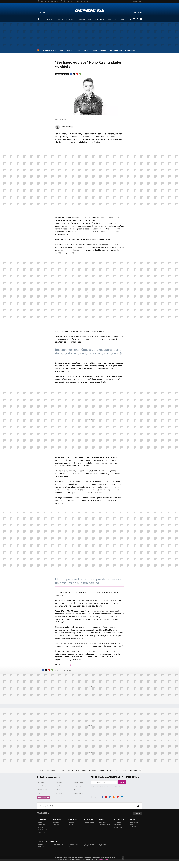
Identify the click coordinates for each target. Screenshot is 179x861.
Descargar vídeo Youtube (89, 770)
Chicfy (70, 670)
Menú (42, 12)
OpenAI (55, 50)
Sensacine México (73, 844)
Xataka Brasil (41, 846)
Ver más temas (43, 797)
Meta (61, 50)
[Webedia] (43, 813)
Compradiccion (118, 827)
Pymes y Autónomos (133, 825)
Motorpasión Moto (104, 824)
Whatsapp (94, 50)
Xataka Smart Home (43, 830)
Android (86, 50)
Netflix (40, 793)
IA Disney (62, 770)
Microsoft (78, 50)
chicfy (68, 665)
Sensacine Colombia (71, 847)
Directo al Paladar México (89, 844)
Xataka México (42, 844)
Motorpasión (102, 822)
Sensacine (71, 822)
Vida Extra (56, 824)
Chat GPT (54, 770)
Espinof (70, 824)
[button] (67, 126)
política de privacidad (116, 786)
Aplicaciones (118, 50)
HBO (110, 50)
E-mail (80, 74)
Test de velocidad (129, 50)
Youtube (106, 796)
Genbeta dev (78, 786)
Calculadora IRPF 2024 (106, 770)
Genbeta (90, 10)
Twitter (130, 19)
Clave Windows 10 (73, 770)
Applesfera (41, 827)
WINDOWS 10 (99, 19)
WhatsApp (59, 793)
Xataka (40, 822)
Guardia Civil (69, 50)
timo (75, 789)
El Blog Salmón (134, 822)
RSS (114, 796)
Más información (103, 859)
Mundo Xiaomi (42, 832)
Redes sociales (42, 789)
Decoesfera (117, 824)
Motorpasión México (102, 844)
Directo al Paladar (89, 822)
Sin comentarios (63, 74)
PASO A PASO (119, 19)
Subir (136, 813)
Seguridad (59, 786)
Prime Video (102, 50)
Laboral (58, 789)
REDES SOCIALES (84, 19)
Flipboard (134, 19)
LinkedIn (121, 796)
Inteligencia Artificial (80, 793)
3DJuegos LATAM (58, 844)
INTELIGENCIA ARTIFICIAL (65, 19)
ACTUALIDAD (47, 19)
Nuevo (136, 12)
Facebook (137, 19)
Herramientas (42, 786)
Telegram (140, 19)
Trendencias (117, 822)
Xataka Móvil (41, 824)
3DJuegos (56, 822)
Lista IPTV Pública (121, 770)
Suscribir (122, 782)
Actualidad (59, 782)
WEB (109, 19)
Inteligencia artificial (80, 782)
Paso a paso (41, 782)
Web (63, 670)
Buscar (138, 806)
